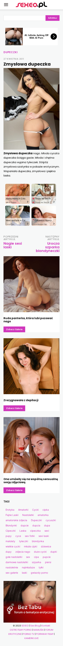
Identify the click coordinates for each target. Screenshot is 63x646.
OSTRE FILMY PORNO (21, 629)
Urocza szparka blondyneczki (47, 247)
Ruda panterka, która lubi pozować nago (28, 319)
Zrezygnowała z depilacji (21, 400)
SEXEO (25, 625)
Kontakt (45, 625)
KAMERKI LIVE (31, 638)
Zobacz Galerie (14, 329)
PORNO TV (28, 634)
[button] (6, 4)
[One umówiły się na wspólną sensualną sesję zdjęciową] (31, 445)
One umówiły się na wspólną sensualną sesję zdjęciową (31, 480)
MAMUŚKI (38, 629)
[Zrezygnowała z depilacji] (31, 366)
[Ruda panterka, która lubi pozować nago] (31, 284)
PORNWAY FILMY (45, 634)
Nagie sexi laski (13, 245)
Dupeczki (11, 52)
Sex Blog (35, 625)
